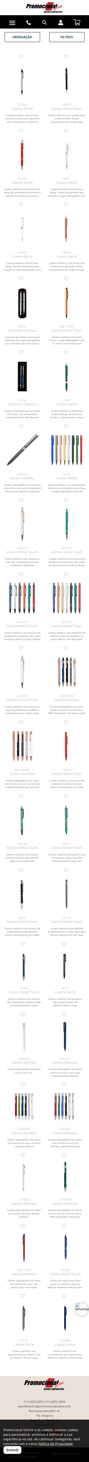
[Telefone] (28, 22)
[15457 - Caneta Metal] (67, 376)
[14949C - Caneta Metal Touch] (67, 746)
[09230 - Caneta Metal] (67, 450)
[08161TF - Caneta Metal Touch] (67, 524)
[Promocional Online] (44, 7)
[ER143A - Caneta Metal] (22, 155)
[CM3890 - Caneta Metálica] (65, 1107)
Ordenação (22, 37)
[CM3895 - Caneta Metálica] (24, 1177)
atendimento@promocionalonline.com (44, 1406)
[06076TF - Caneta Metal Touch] (22, 524)
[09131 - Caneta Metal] (24, 1318)
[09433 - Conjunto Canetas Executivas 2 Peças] (22, 303)
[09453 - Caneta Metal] (67, 229)
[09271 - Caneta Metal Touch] (67, 820)
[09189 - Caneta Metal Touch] (22, 894)
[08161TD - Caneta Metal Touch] (22, 598)
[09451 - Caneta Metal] (67, 155)
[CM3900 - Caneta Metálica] (65, 1036)
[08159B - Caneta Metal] (22, 81)
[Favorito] (22, 57)
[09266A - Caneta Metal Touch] (65, 1248)
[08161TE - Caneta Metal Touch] (67, 598)
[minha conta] (60, 22)
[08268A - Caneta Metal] (65, 1318)
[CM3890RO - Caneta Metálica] (22, 746)
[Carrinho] (77, 21)
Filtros (66, 37)
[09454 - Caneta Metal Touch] (67, 81)
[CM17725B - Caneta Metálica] (24, 1248)
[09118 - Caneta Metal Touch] (67, 894)
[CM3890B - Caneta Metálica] (24, 1107)
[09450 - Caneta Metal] (22, 229)
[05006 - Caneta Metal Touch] (24, 966)
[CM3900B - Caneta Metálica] (24, 1036)
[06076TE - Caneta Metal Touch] (22, 672)
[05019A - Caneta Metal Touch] (22, 820)
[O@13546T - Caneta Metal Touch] (67, 303)
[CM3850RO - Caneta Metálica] (67, 672)
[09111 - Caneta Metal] (65, 966)
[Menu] (12, 23)
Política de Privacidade (55, 1444)
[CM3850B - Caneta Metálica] (65, 1177)
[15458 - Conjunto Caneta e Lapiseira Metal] (22, 376)
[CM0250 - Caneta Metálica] (22, 450)
